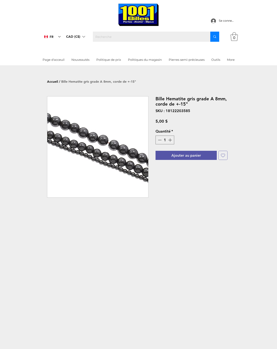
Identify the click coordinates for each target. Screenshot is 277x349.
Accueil (52, 82)
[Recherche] (214, 37)
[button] (75, 37)
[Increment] (170, 140)
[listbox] (75, 37)
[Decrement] (159, 140)
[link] (234, 36)
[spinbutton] (164, 140)
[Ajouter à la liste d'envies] (223, 155)
